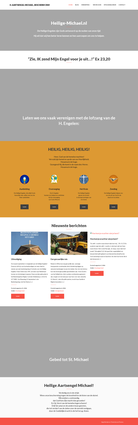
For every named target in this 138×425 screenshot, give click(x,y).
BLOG (77, 5)
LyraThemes (119, 422)
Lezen (24, 207)
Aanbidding (25, 189)
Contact (122, 5)
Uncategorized (19, 291)
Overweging (54, 189)
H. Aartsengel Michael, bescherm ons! (30, 5)
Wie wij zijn (97, 5)
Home (71, 5)
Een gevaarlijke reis (59, 259)
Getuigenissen (59, 291)
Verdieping (85, 5)
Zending (113, 189)
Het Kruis (84, 189)
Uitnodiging (16, 259)
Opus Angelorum (110, 5)
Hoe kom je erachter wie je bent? (104, 239)
